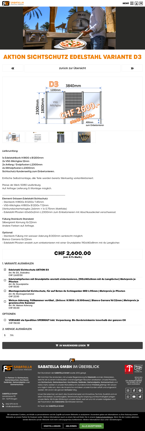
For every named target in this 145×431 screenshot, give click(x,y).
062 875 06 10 (12, 404)
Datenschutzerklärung (104, 417)
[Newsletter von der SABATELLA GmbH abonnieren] (139, 397)
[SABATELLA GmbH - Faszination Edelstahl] (13, 3)
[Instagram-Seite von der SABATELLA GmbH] (128, 391)
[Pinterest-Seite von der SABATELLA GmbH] (139, 391)
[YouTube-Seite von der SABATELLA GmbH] (134, 397)
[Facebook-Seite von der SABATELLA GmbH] (134, 391)
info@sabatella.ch (13, 406)
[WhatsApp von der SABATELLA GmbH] (128, 397)
